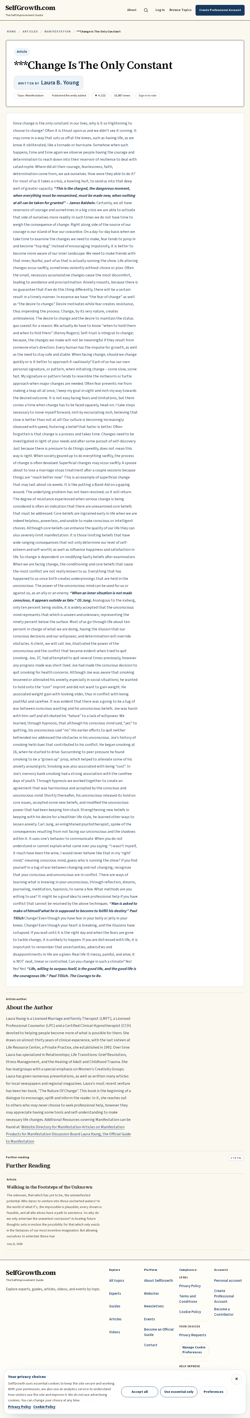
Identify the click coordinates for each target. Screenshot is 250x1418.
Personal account (228, 1280)
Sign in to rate (147, 96)
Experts (115, 1293)
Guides (114, 1306)
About (131, 10)
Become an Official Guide (159, 1332)
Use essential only (179, 1391)
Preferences (213, 1391)
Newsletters (154, 1306)
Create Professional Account (224, 1296)
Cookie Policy (190, 1311)
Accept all (140, 1391)
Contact (150, 1345)
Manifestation (57, 32)
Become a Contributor (223, 1312)
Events (149, 1319)
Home (11, 32)
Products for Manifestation (28, 1134)
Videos (114, 1332)
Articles (30, 32)
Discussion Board (66, 1134)
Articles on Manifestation (103, 1127)
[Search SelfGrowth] (146, 10)
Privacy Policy (190, 1286)
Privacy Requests (192, 1335)
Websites (151, 1293)
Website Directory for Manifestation (51, 1127)
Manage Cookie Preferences (194, 1350)
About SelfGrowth (158, 1280)
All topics (116, 1280)
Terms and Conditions (188, 1299)
